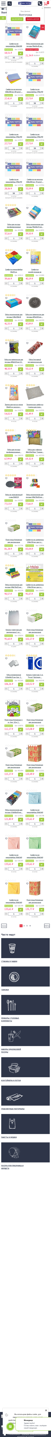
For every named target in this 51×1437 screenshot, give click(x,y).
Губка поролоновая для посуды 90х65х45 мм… (34, 45)
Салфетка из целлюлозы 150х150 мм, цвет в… (35, 541)
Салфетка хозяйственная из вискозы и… (34, 270)
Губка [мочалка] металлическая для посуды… (35, 361)
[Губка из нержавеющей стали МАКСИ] (13, 482)
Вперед (47, 926)
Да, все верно (17, 19)
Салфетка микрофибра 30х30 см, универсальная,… (13, 270)
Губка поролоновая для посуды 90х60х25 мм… (34, 225)
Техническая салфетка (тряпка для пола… (34, 406)
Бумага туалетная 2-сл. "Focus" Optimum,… (34, 676)
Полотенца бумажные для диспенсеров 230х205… (14, 541)
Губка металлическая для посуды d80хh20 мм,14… (13, 361)
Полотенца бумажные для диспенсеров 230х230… (35, 721)
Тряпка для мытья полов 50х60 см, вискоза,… (14, 406)
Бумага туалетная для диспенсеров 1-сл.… (14, 631)
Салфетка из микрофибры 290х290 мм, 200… (35, 90)
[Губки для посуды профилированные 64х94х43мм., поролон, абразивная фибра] (13, 437)
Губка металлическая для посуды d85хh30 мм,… (35, 315)
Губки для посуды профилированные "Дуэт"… (14, 225)
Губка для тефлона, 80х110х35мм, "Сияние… (35, 451)
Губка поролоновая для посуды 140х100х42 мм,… (13, 315)
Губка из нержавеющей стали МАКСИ (13, 496)
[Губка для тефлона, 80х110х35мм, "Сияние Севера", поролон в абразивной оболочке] (35, 437)
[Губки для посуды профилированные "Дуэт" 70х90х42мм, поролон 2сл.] (13, 212)
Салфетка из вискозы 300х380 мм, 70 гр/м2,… (34, 180)
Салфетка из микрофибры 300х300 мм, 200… (14, 45)
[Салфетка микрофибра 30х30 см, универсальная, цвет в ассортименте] (13, 257)
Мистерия (25, 3)
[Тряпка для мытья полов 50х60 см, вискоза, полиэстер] (13, 392)
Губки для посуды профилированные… (13, 451)
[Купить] (20, 53)
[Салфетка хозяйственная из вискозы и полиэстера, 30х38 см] (35, 257)
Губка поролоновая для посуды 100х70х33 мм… (14, 586)
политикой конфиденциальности (34, 1434)
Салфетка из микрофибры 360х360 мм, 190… (35, 811)
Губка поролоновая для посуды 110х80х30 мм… (14, 811)
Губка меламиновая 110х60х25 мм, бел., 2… (13, 676)
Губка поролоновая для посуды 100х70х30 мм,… (35, 496)
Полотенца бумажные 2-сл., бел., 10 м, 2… (14, 721)
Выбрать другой (33, 19)
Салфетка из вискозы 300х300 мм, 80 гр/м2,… (13, 90)
